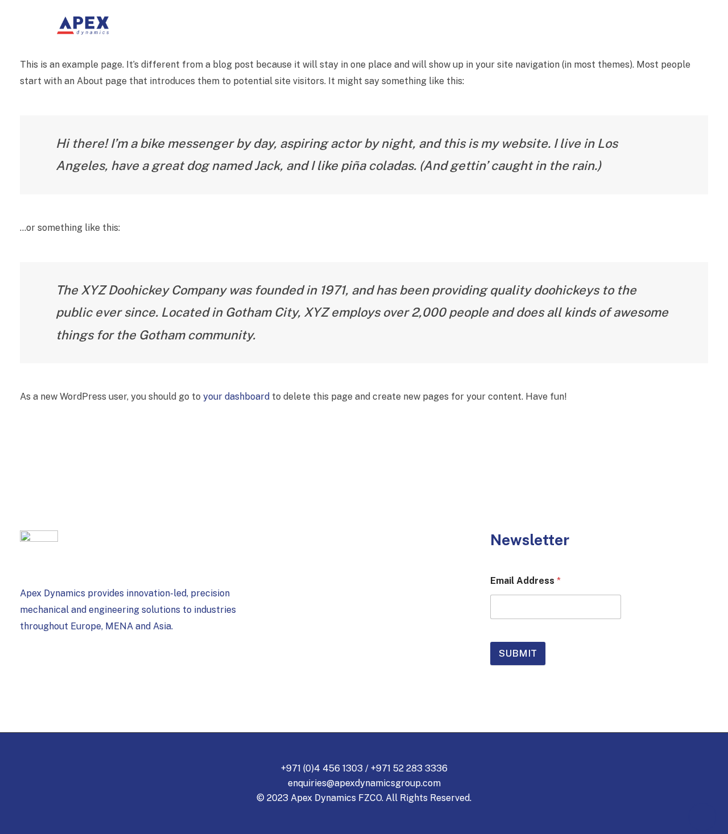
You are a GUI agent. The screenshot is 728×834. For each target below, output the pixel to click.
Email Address (525, 580)
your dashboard (236, 396)
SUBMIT (518, 653)
